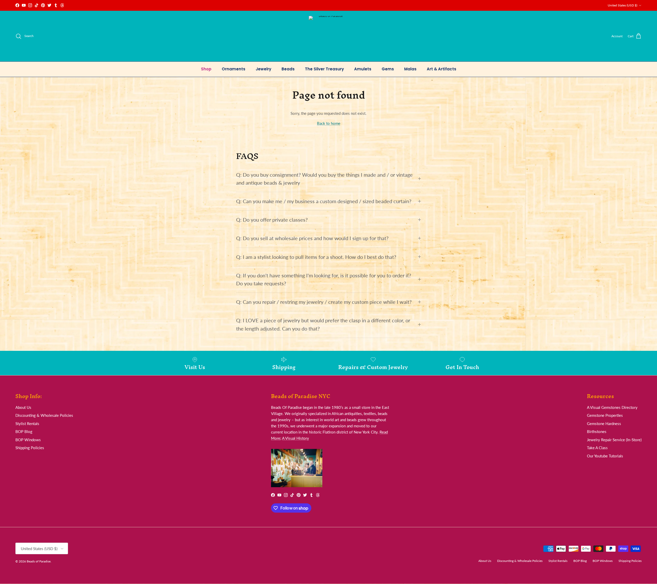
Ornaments (233, 69)
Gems (388, 69)
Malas (410, 69)
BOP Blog (23, 431)
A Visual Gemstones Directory (612, 407)
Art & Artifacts (441, 69)
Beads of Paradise (39, 561)
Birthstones (596, 431)
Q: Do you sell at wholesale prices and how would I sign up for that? (312, 238)
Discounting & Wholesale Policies (44, 415)
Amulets (362, 69)
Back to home (328, 123)
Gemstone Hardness (604, 423)
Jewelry (263, 69)
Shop (206, 69)
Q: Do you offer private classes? (272, 220)
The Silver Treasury (324, 69)
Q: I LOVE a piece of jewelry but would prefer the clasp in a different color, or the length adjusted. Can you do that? (323, 324)
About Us (23, 407)
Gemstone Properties (605, 415)
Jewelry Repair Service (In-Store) (614, 439)
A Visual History (295, 438)
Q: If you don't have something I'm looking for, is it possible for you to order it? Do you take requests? (323, 279)
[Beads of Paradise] (329, 36)
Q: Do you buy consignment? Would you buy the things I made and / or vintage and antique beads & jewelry (324, 179)
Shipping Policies (29, 447)
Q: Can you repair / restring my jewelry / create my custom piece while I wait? (324, 302)
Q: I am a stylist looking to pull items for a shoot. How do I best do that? (316, 257)
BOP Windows (28, 439)
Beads (288, 69)
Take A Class (597, 447)
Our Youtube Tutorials (605, 456)
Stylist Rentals (27, 423)
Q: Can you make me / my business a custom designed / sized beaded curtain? (323, 201)
